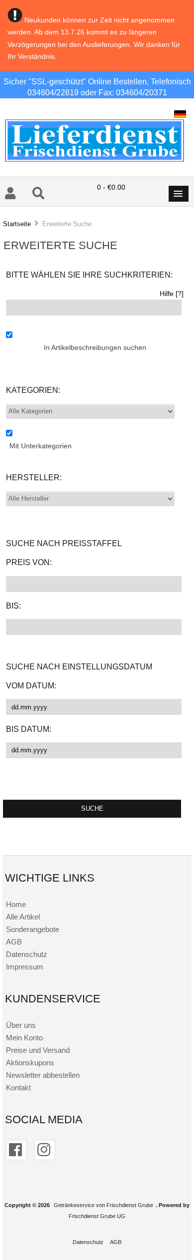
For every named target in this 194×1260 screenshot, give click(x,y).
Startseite (17, 224)
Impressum (24, 966)
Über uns (21, 1025)
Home (16, 904)
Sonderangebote (32, 929)
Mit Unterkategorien (40, 446)
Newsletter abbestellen (43, 1075)
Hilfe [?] (172, 294)
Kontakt (18, 1087)
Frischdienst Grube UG (97, 1216)
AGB (14, 942)
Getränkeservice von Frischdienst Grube (103, 1205)
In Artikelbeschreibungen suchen (95, 347)
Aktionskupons (30, 1062)
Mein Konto (24, 1037)
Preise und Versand (38, 1050)
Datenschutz (26, 954)
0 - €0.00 (111, 187)
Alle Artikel (23, 917)
